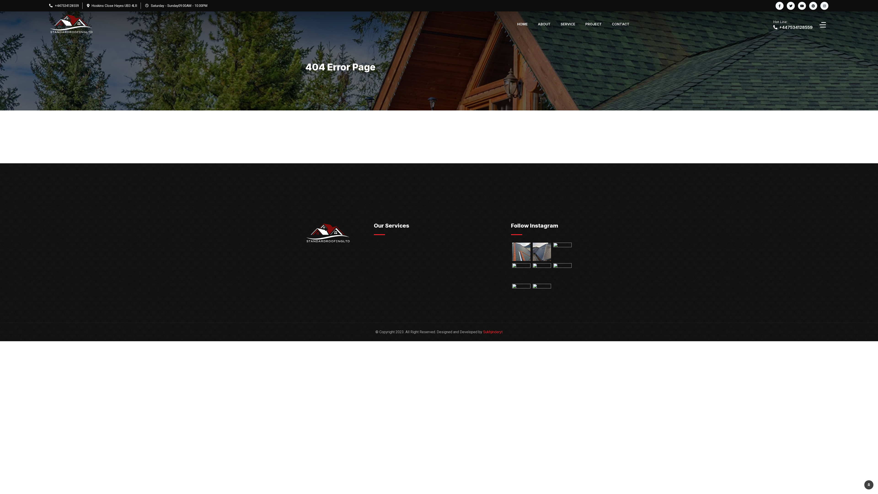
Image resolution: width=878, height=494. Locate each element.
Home (522, 24)
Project (593, 24)
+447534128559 (67, 6)
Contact (620, 24)
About (544, 24)
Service (568, 24)
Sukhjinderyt (493, 332)
